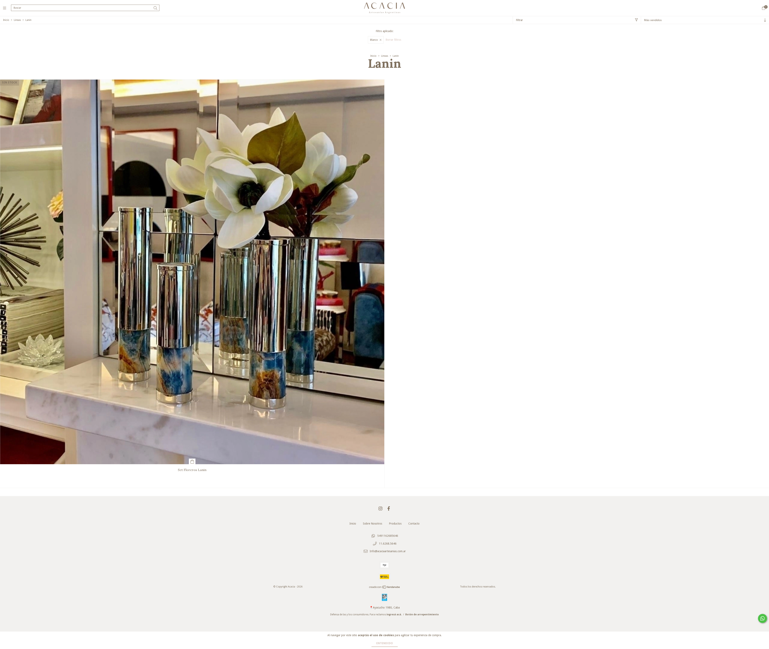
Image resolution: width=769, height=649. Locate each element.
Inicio (6, 20)
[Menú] (7, 8)
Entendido (384, 643)
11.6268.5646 (388, 543)
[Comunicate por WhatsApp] (762, 618)
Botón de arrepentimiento (422, 614)
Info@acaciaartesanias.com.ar (388, 551)
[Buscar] (155, 8)
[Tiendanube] (385, 588)
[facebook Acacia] (389, 508)
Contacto (414, 523)
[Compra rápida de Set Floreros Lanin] (192, 461)
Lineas (17, 20)
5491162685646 (387, 535)
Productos (395, 523)
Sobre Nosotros (372, 523)
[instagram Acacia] (380, 508)
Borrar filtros (393, 39)
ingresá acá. (394, 614)
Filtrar (519, 20)
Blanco (374, 39)
